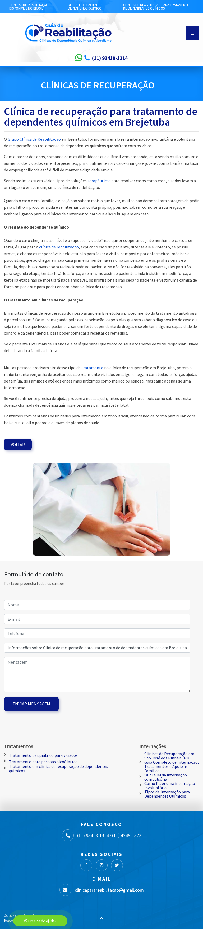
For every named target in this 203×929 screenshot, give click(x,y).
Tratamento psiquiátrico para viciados (43, 755)
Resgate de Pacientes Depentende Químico (85, 7)
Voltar (18, 444)
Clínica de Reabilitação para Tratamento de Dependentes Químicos (156, 7)
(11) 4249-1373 (126, 835)
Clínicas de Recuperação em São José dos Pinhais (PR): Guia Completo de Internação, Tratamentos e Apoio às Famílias (171, 762)
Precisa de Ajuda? (41, 920)
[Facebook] (86, 865)
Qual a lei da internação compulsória (165, 777)
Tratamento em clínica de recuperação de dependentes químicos (58, 768)
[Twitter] (117, 865)
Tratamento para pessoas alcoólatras (43, 761)
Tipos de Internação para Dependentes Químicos (167, 794)
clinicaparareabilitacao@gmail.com (109, 890)
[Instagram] (102, 865)
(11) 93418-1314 (110, 58)
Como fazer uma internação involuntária (169, 785)
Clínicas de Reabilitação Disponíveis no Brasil (28, 7)
